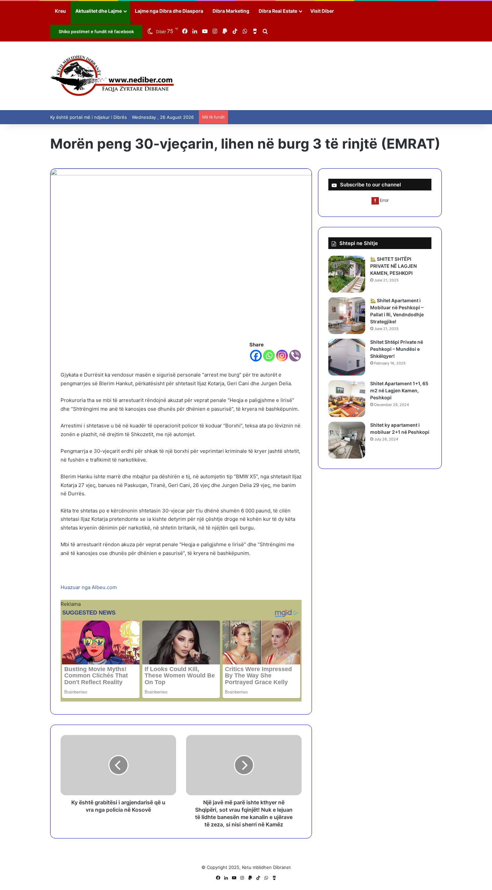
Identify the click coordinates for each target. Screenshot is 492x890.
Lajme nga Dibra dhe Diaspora (169, 11)
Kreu (60, 11)
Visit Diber (322, 11)
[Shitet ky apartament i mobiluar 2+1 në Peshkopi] (346, 440)
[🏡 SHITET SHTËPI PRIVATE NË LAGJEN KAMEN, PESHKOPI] (346, 274)
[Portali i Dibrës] (112, 76)
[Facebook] (256, 355)
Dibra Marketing (231, 11)
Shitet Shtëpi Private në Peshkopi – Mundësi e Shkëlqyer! (396, 349)
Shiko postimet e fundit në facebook (96, 31)
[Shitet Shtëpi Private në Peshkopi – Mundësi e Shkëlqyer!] (346, 357)
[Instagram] (282, 355)
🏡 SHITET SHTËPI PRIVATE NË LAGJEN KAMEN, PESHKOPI (393, 266)
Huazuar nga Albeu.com (89, 587)
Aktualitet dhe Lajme (98, 11)
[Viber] (295, 355)
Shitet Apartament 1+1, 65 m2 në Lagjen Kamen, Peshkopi (399, 390)
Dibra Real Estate (278, 11)
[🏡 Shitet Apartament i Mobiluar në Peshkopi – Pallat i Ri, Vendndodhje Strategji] (346, 315)
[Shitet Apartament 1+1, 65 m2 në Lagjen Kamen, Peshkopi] (346, 398)
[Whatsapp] (269, 355)
